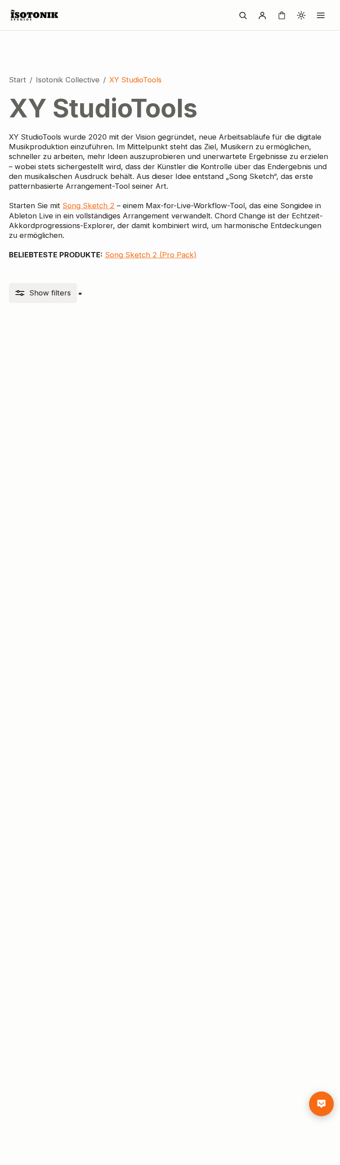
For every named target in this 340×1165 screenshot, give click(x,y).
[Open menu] (320, 15)
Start (17, 79)
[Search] (242, 15)
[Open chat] (321, 1103)
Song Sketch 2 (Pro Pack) (151, 254)
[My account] (262, 15)
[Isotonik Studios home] (35, 15)
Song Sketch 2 (88, 205)
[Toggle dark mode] (301, 15)
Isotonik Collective (68, 79)
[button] (43, 293)
